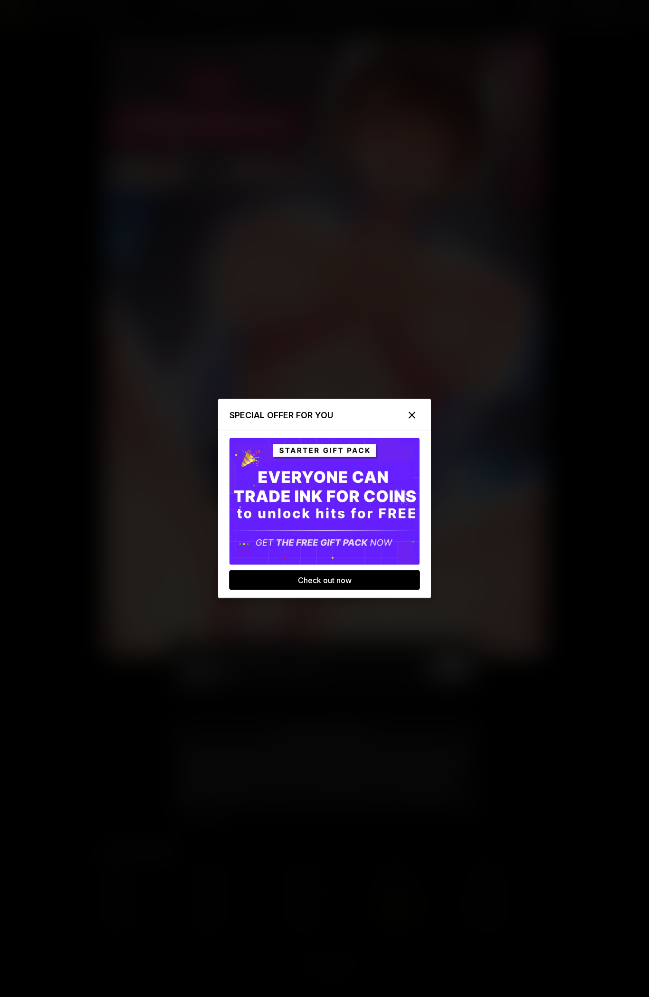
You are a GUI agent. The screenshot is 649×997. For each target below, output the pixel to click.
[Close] (412, 415)
